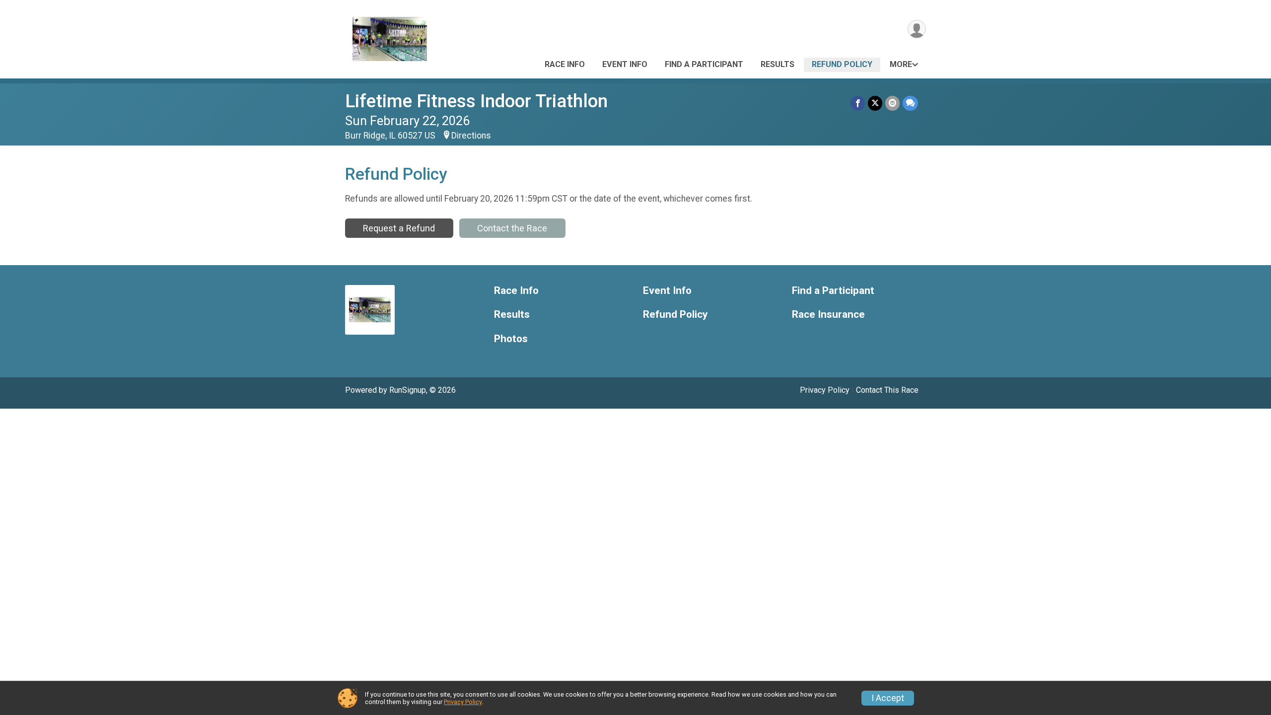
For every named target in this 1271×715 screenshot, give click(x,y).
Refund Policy (842, 64)
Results (777, 64)
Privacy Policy (824, 390)
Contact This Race (887, 390)
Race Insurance (828, 314)
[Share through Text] (910, 103)
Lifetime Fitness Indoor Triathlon (476, 101)
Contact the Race (512, 228)
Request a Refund (399, 228)
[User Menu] (917, 29)
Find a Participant (704, 64)
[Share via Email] (892, 103)
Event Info (624, 64)
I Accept (887, 698)
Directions (471, 136)
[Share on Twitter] (875, 103)
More (901, 64)
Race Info (565, 64)
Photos (511, 339)
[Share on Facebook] (857, 103)
